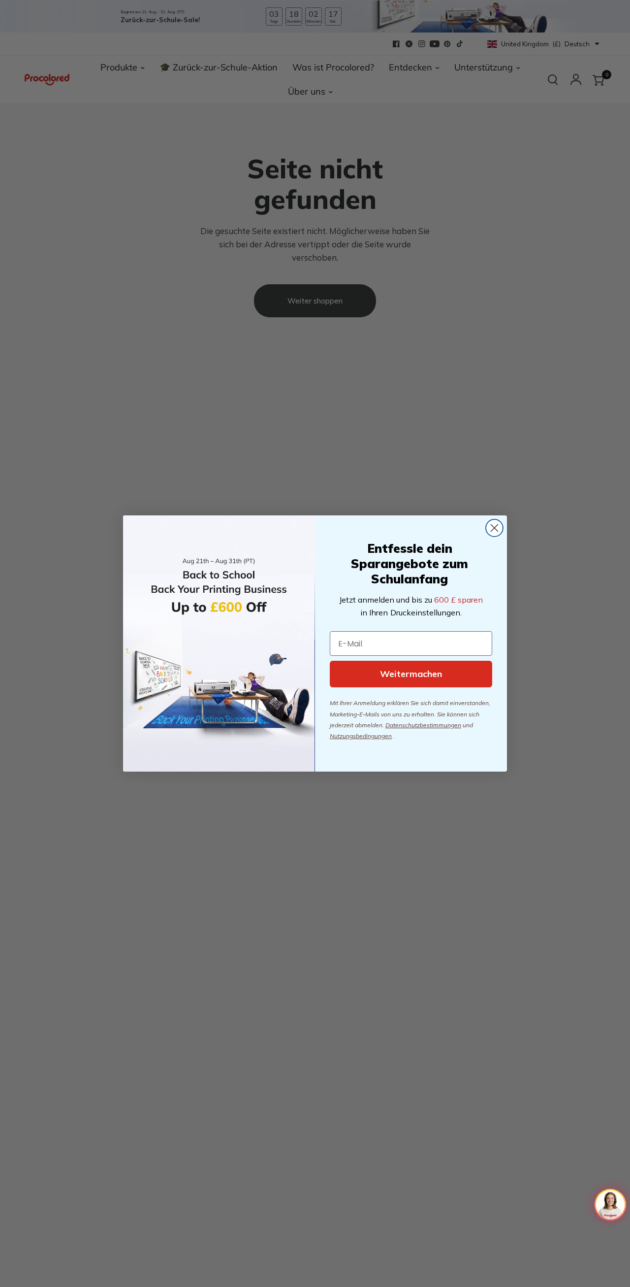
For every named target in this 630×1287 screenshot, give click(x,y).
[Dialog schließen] (494, 528)
